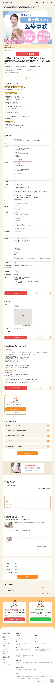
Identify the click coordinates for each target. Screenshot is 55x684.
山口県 (48, 649)
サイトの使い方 (6, 651)
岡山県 (39, 649)
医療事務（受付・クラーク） (15, 6)
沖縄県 (23, 656)
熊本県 (26, 655)
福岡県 (17, 655)
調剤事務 (45, 662)
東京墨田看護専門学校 (36, 678)
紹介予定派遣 (28, 669)
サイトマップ (5, 670)
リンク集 (5, 668)
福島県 (19, 638)
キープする (28, 78)
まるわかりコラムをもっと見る (45, 546)
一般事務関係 (40, 662)
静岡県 (39, 643)
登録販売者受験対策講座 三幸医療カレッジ (31, 676)
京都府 (20, 649)
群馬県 (20, 644)
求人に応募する (28, 54)
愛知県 (36, 643)
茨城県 (17, 644)
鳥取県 (42, 649)
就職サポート (5, 653)
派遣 (24, 669)
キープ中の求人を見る (48, 587)
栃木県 (30, 643)
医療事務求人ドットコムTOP (7, 6)
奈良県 (23, 649)
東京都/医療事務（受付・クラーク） (25, 6)
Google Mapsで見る (28, 325)
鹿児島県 (19, 656)
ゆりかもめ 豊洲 (8, 45)
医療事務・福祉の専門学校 (26, 678)
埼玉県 (24, 643)
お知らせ (5, 645)
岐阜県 (42, 643)
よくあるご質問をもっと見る (27, 453)
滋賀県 (26, 649)
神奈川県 (20, 643)
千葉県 (27, 643)
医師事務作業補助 (34, 662)
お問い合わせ (5, 662)
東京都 (17, 643)
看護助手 (28, 662)
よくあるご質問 (6, 643)
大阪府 (17, 649)
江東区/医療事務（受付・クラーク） (36, 6)
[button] (23, 315)
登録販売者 (50, 662)
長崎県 (23, 655)
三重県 (45, 643)
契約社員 (20, 669)
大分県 (30, 655)
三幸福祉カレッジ (43, 676)
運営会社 (5, 659)
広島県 (36, 649)
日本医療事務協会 (19, 676)
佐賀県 (20, 655)
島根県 (45, 649)
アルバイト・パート (35, 669)
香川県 (38, 650)
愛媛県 (41, 650)
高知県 (44, 650)
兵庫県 (30, 649)
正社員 (17, 669)
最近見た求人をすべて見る (46, 488)
